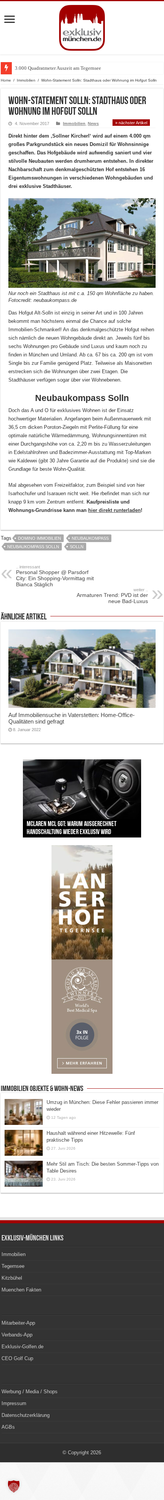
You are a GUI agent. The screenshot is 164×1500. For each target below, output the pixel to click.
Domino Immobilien (39, 538)
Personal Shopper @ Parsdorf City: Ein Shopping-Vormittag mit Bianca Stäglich (55, 576)
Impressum (14, 1403)
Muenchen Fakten (21, 1290)
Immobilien (26, 80)
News (93, 123)
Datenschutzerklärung (26, 1415)
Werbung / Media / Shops (30, 1391)
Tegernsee (13, 1266)
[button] (13, 1486)
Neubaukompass (90, 538)
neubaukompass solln (33, 546)
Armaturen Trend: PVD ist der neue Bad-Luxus (112, 595)
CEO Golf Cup (17, 1358)
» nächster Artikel (131, 122)
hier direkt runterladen (114, 510)
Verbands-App (17, 1335)
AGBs (8, 1427)
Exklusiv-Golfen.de (22, 1346)
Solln (77, 546)
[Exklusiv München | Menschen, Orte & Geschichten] (82, 26)
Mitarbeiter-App (18, 1323)
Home (6, 80)
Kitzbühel (12, 1278)
